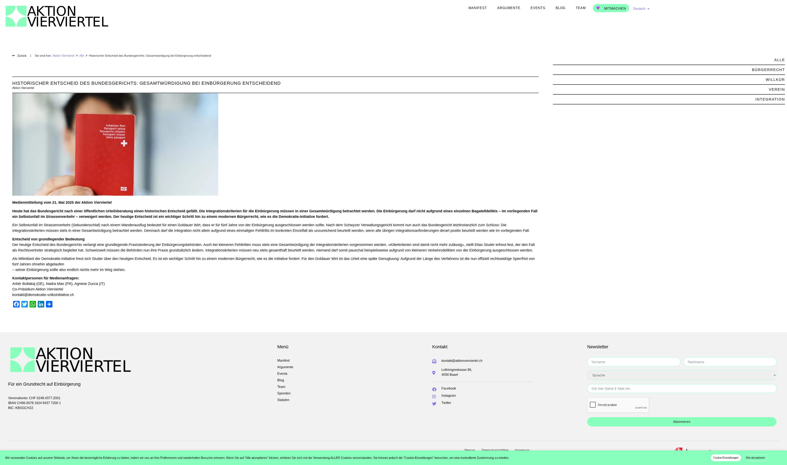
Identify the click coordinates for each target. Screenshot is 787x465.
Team (581, 8)
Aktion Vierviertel (63, 55)
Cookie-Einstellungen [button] (725, 457)
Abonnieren (681, 421)
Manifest (478, 8)
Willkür (775, 80)
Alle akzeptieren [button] (755, 457)
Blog (560, 8)
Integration (770, 99)
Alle (81, 55)
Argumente (508, 8)
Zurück (21, 55)
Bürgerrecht (768, 70)
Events (538, 8)
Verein (777, 89)
